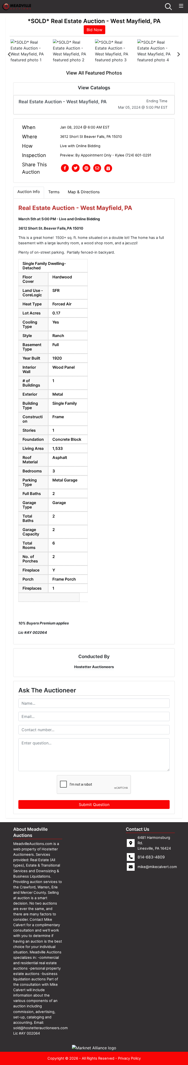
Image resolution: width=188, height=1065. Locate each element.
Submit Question (94, 804)
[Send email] (97, 168)
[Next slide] (178, 54)
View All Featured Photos (94, 73)
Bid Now (94, 29)
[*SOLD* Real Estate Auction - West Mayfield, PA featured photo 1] (31, 54)
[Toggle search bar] (168, 6)
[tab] (28, 192)
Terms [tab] (53, 191)
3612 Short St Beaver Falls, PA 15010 (91, 136)
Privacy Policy (129, 1058)
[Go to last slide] (9, 54)
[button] (65, 168)
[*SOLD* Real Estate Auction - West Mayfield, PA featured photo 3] (115, 54)
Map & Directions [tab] (84, 191)
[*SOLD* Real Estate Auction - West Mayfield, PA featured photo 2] (73, 54)
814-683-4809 (151, 857)
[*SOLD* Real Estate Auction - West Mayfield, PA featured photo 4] (157, 54)
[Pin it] (86, 168)
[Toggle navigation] (181, 6)
